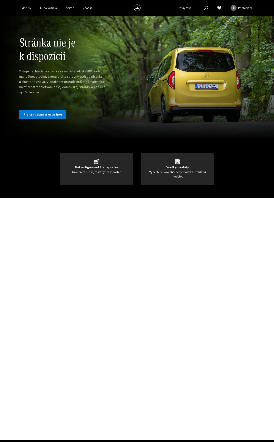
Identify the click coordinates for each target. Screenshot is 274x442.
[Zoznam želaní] (219, 8)
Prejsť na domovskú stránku (43, 114)
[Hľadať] (206, 8)
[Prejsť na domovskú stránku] (137, 8)
